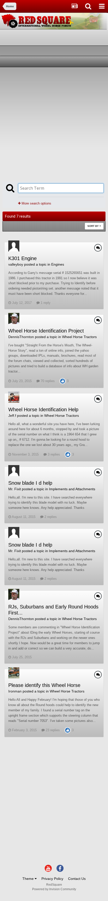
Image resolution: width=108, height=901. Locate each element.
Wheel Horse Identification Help (43, 409)
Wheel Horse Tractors (79, 337)
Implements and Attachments (72, 489)
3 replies (53, 454)
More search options (36, 203)
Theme (28, 879)
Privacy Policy (52, 879)
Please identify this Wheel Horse (44, 685)
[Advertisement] (54, 124)
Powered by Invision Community (54, 889)
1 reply (45, 303)
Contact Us (77, 879)
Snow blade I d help (30, 483)
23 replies (52, 730)
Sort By (93, 226)
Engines (57, 264)
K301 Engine (22, 258)
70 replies (47, 381)
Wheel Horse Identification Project (46, 331)
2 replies (50, 517)
